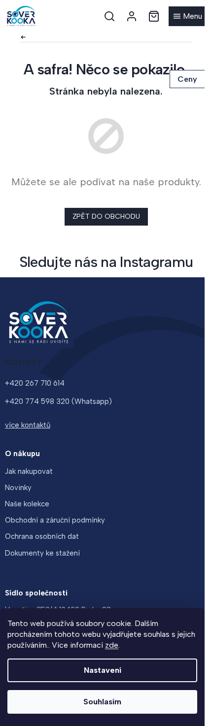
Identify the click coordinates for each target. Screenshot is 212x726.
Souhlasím (102, 701)
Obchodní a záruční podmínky (55, 520)
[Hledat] (109, 16)
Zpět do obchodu (106, 216)
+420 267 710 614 (35, 383)
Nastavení (102, 670)
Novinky (18, 487)
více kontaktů (27, 425)
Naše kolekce (27, 503)
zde (111, 645)
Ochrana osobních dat (42, 536)
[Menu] (188, 16)
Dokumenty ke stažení (42, 553)
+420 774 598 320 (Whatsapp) (58, 401)
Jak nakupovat (29, 471)
